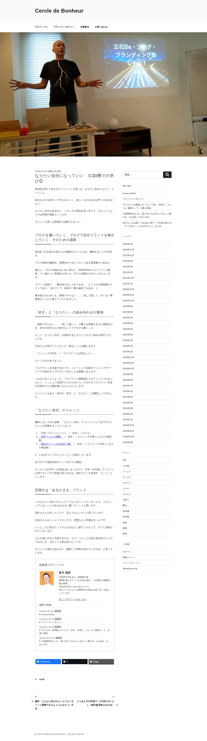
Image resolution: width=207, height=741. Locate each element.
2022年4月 (128, 272)
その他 (126, 466)
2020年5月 (128, 329)
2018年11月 (128, 431)
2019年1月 (128, 419)
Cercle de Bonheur (59, 11)
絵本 (125, 522)
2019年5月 (128, 397)
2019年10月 (128, 368)
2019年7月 (128, 385)
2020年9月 (128, 306)
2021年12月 (128, 278)
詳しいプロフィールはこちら (73, 599)
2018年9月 (128, 442)
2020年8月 (128, 312)
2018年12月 (128, 425)
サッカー (127, 477)
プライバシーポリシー (64, 27)
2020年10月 (128, 300)
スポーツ (127, 483)
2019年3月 (128, 408)
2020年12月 (128, 289)
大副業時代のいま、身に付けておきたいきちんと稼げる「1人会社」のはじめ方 (73, 643)
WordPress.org (130, 568)
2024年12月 (128, 249)
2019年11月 (128, 363)
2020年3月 (128, 340)
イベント (127, 471)
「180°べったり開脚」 (51, 436)
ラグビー (127, 494)
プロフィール (41, 27)
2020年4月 (128, 334)
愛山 (125, 505)
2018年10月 (128, 436)
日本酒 (126, 511)
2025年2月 (128, 244)
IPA (124, 460)
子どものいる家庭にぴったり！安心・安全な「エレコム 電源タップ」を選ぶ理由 (74, 631)
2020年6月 (128, 323)
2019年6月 (128, 391)
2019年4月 (128, 402)
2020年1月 (128, 351)
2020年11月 (128, 295)
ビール (126, 488)
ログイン (127, 551)
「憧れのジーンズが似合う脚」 (56, 444)
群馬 (125, 528)
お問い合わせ (101, 27)
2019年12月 (128, 357)
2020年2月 (128, 346)
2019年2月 (128, 414)
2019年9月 (128, 374)
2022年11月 (128, 255)
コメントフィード (131, 563)
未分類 (58, 611)
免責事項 (84, 27)
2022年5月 (128, 266)
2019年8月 (128, 380)
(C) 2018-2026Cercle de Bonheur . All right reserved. (59, 734)
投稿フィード (129, 557)
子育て (126, 500)
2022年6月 (128, 261)
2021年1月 (128, 283)
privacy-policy (47, 614)
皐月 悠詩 (57, 171)
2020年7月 (128, 317)
